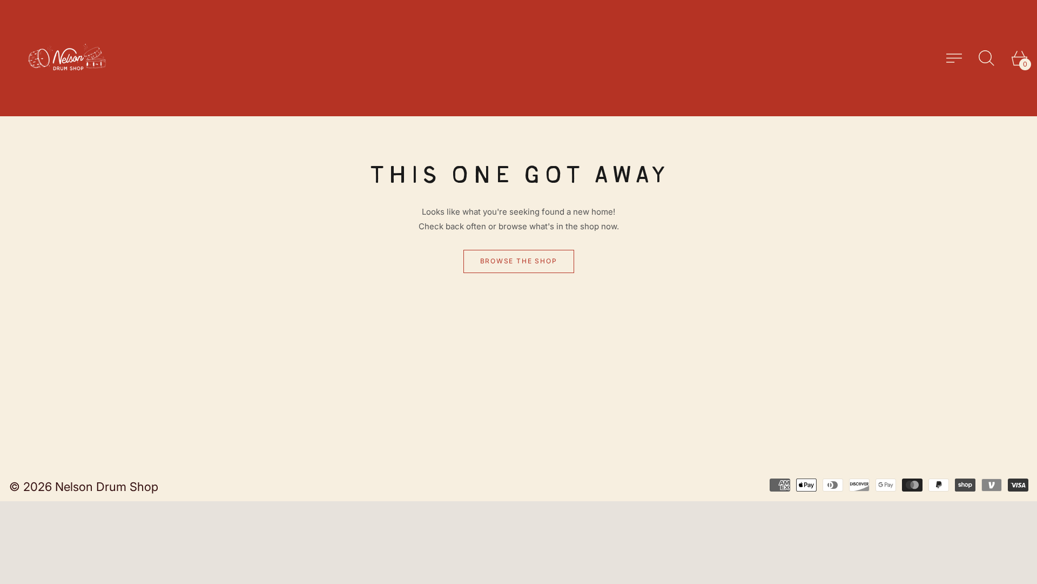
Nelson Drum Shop (106, 487)
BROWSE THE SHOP (518, 261)
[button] (986, 58)
